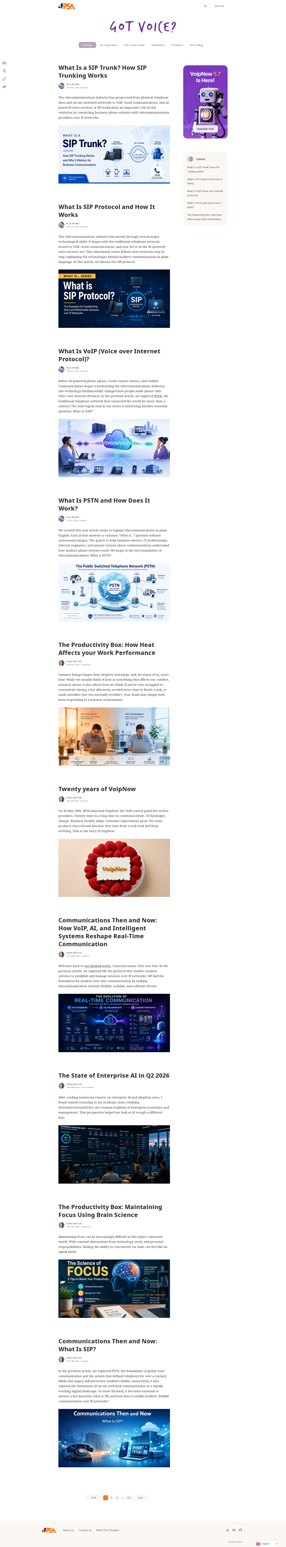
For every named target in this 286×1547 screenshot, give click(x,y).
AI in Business (108, 45)
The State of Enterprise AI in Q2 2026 (113, 1075)
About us (68, 1530)
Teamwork (158, 45)
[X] (4, 72)
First (94, 1497)
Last (140, 1497)
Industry (84, 87)
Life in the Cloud (134, 45)
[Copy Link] (4, 80)
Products (177, 45)
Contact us (85, 1530)
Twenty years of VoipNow (97, 789)
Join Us (219, 6)
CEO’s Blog (196, 45)
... (123, 1497)
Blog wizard (72, 84)
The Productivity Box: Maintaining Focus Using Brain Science (110, 1211)
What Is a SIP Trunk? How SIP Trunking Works (102, 71)
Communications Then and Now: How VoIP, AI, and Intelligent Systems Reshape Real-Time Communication (107, 932)
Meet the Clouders (107, 1530)
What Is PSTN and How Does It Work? (104, 504)
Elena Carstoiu (74, 661)
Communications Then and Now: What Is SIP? (107, 1345)
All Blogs (87, 45)
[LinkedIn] (4, 64)
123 (129, 1497)
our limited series (97, 966)
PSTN (158, 396)
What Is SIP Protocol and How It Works (106, 211)
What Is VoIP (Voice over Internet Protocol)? (109, 355)
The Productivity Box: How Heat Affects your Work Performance (106, 649)
